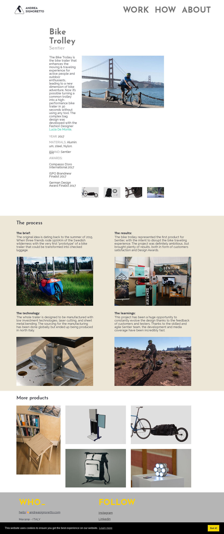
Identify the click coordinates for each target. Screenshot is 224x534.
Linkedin (105, 519)
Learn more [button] (105, 528)
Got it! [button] (213, 528)
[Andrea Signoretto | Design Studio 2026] (29, 10)
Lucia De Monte (60, 129)
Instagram (106, 513)
